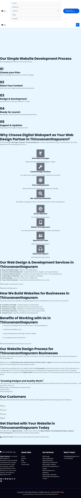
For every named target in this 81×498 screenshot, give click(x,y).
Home (23, 456)
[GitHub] (14, 479)
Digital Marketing (47, 460)
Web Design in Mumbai (49, 474)
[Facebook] (1, 479)
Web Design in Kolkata (49, 464)
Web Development (48, 458)
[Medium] (1, 481)
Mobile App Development (50, 462)
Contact (23, 462)
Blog (22, 460)
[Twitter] (7, 479)
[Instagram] (3, 479)
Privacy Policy (25, 464)
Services (23, 458)
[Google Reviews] (12, 479)
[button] (71, 11)
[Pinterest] (10, 479)
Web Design (46, 456)
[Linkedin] (5, 479)
